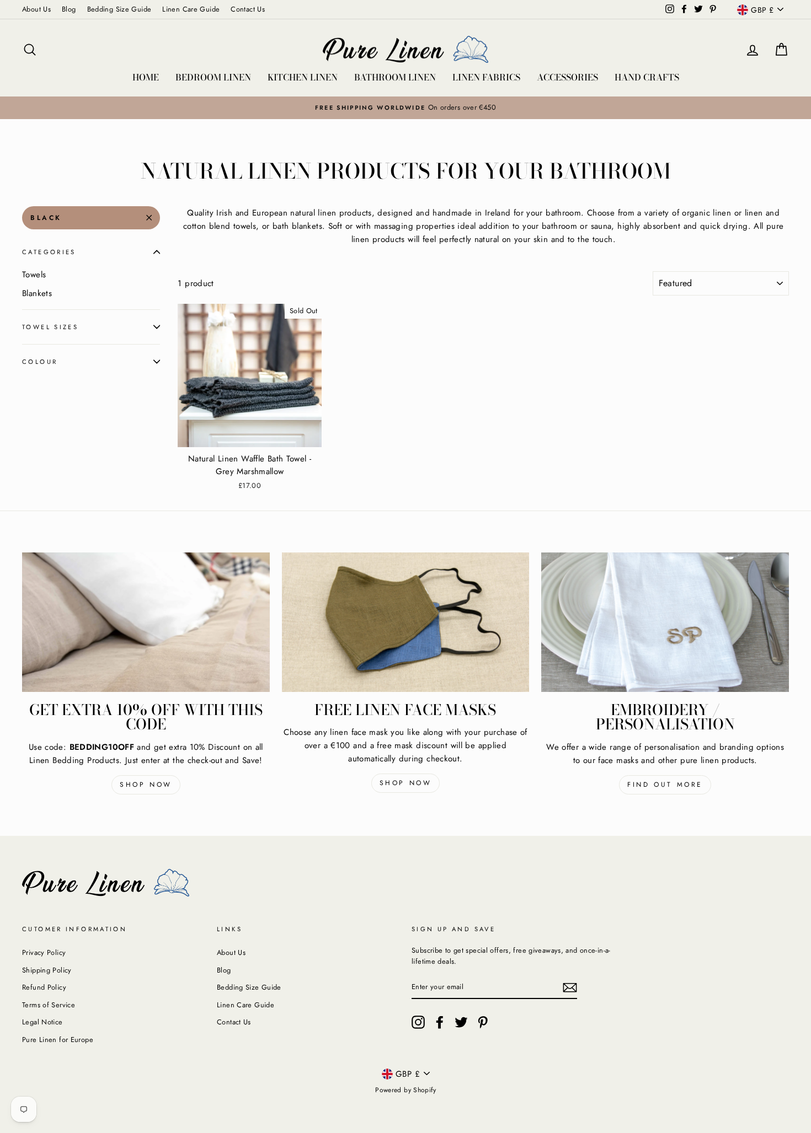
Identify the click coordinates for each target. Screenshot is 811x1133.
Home (145, 77)
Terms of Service (48, 1005)
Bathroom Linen (395, 77)
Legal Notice (42, 1022)
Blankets (37, 293)
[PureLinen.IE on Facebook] (439, 1022)
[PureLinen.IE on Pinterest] (482, 1022)
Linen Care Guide (191, 9)
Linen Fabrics (486, 77)
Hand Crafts (647, 77)
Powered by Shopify (405, 1090)
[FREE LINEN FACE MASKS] (406, 621)
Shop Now (146, 785)
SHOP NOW (406, 783)
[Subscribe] (570, 987)
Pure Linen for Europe (57, 1039)
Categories (49, 252)
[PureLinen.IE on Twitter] (461, 1022)
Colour (39, 361)
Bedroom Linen (213, 77)
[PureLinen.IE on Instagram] (418, 1022)
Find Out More (665, 785)
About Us (36, 9)
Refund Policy (44, 987)
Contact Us (248, 9)
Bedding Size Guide (119, 9)
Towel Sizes (50, 327)
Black (46, 218)
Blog (69, 9)
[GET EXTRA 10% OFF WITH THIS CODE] (146, 621)
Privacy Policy (44, 952)
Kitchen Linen (303, 77)
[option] (405, 107)
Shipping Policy (47, 970)
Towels (34, 275)
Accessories (567, 77)
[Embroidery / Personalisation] (665, 621)
